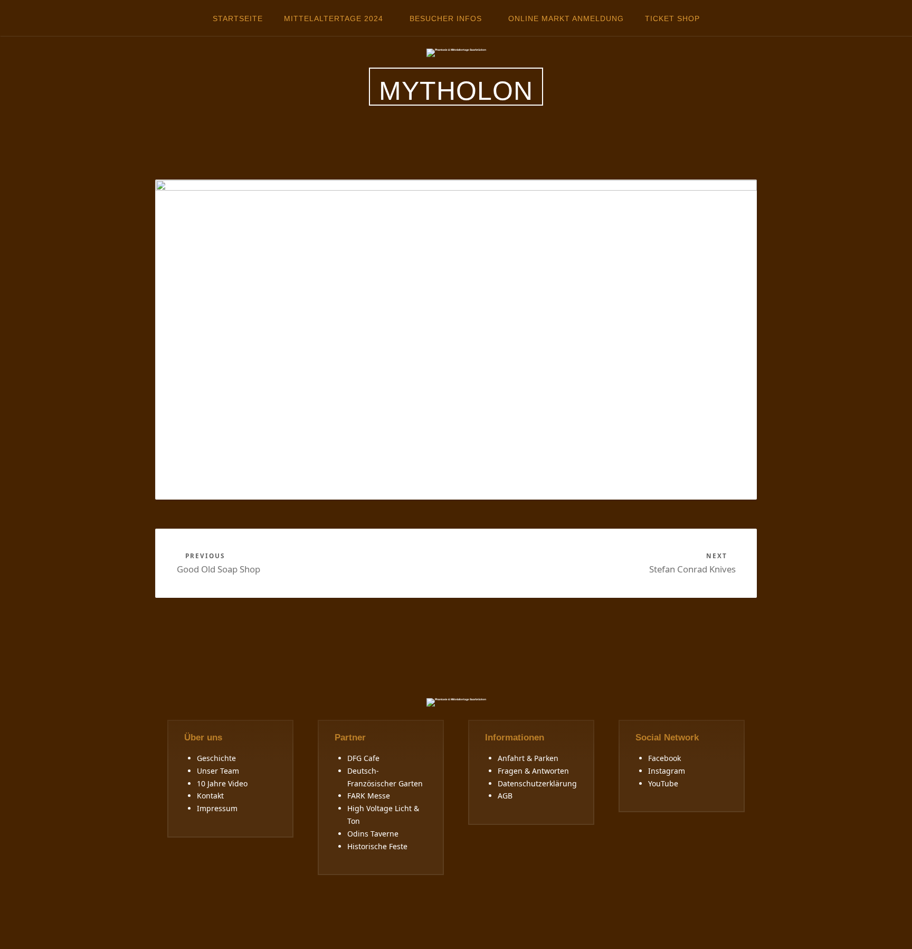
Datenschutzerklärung (537, 783)
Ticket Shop (672, 18)
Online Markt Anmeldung (566, 18)
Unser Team (218, 771)
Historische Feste (377, 846)
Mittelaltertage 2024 (333, 18)
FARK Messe (368, 796)
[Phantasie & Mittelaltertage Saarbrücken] (456, 52)
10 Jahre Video (222, 783)
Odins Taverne (372, 834)
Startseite (238, 18)
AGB (505, 796)
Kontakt (210, 796)
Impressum (217, 808)
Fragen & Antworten (533, 771)
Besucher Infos (446, 18)
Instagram (666, 771)
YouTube (663, 783)
